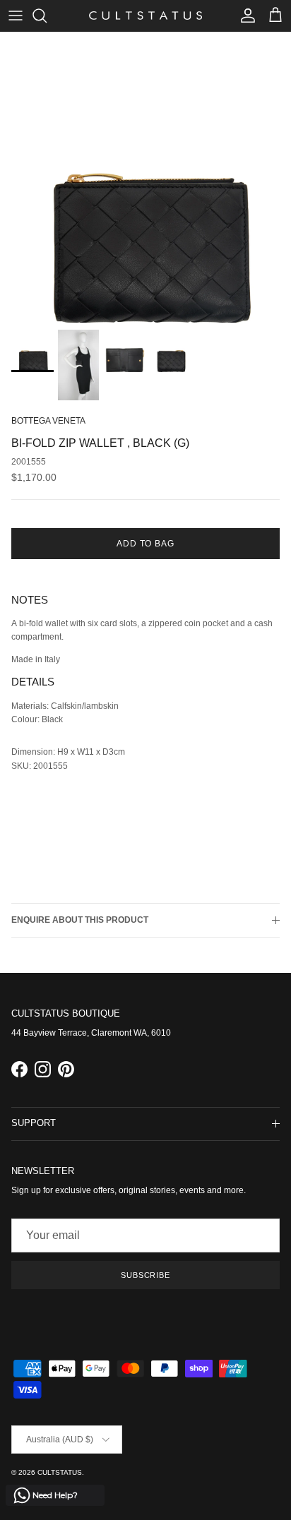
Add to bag (146, 544)
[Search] (46, 15)
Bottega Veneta (48, 421)
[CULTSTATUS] (145, 15)
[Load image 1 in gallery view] (145, 177)
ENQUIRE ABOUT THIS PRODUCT (79, 920)
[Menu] (15, 15)
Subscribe (145, 1275)
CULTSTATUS (59, 1472)
